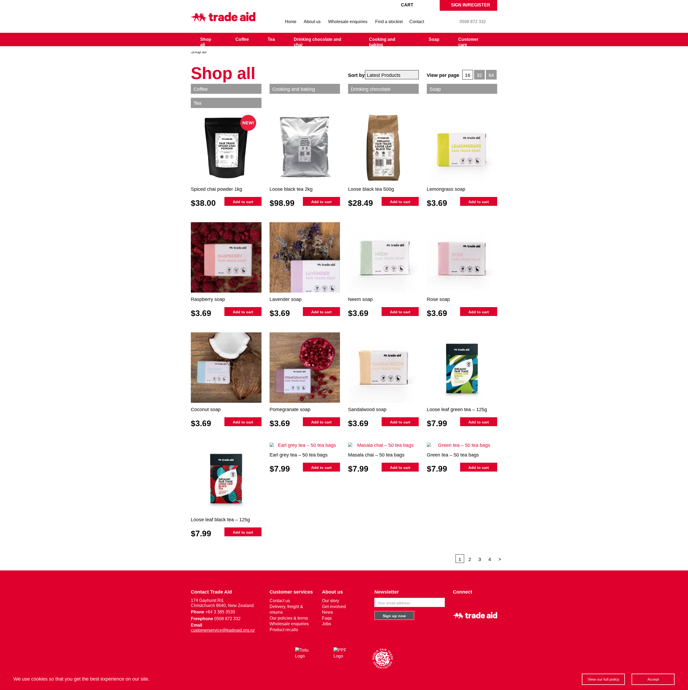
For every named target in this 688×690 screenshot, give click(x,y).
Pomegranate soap (290, 409)
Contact (416, 21)
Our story (330, 600)
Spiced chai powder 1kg (216, 189)
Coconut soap (206, 409)
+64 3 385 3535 (220, 612)
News (327, 612)
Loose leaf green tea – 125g (457, 409)
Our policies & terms (289, 618)
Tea (271, 39)
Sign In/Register (470, 5)
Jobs (326, 623)
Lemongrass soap (446, 189)
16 (467, 75)
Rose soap (438, 299)
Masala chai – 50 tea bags (376, 455)
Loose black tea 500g (371, 189)
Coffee (242, 39)
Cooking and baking (382, 42)
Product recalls (284, 629)
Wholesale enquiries (347, 21)
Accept (653, 679)
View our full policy (603, 679)
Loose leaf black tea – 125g (220, 519)
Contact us (280, 600)
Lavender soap (286, 299)
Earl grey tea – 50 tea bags (299, 455)
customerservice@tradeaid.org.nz (223, 630)
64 (491, 75)
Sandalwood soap (367, 409)
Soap (434, 39)
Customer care (468, 42)
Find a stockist (389, 21)
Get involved (334, 606)
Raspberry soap (208, 299)
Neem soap (360, 299)
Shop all (205, 42)
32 (479, 75)
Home (290, 21)
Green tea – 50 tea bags (453, 455)
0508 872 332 (473, 21)
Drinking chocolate (370, 89)
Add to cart (243, 202)
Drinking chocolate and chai (317, 42)
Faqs (327, 618)
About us (312, 21)
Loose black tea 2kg (291, 189)
